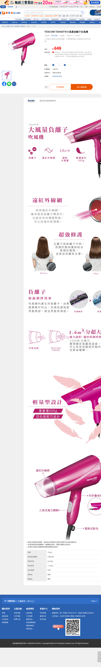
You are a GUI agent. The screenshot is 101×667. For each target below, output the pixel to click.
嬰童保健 (72, 22)
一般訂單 (55, 69)
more (93, 601)
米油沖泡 (34, 22)
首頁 (3, 26)
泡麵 (63, 16)
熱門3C (53, 22)
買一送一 (36, 19)
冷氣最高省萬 (48, 16)
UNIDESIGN (34, 16)
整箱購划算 (72, 19)
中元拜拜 (27, 16)
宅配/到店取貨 (56, 73)
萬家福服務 (54, 7)
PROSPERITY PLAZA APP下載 (69, 7)
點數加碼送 (54, 19)
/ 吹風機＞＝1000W (30, 26)
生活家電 (43, 22)
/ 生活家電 (7, 26)
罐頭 (81, 16)
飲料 (67, 16)
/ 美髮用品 (22, 26)
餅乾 (60, 16)
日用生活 (92, 22)
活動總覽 (82, 19)
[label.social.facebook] (4, 84)
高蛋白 (41, 16)
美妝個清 (63, 22)
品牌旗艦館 (27, 19)
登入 (81, 7)
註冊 (86, 7)
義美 (77, 16)
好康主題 (5, 22)
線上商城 (18, 19)
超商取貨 (97, 19)
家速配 (89, 19)
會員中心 (92, 7)
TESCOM (54, 35)
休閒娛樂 (82, 22)
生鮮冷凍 (14, 22)
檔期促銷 (64, 19)
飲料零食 (24, 22)
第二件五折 (45, 19)
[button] (14, 84)
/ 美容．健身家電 (14, 26)
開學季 (56, 16)
